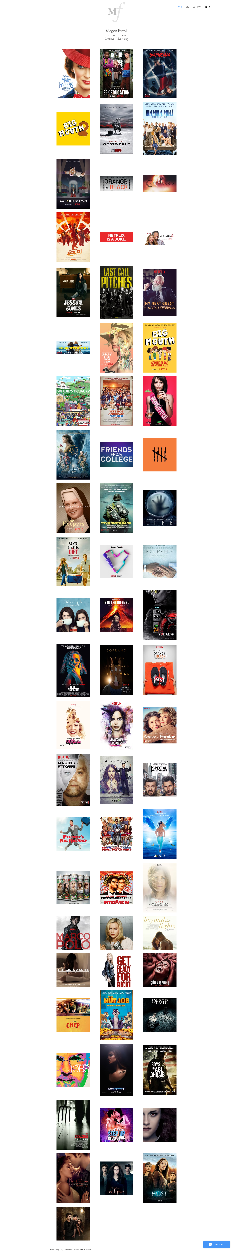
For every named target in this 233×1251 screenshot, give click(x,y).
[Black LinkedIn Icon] (205, 6)
